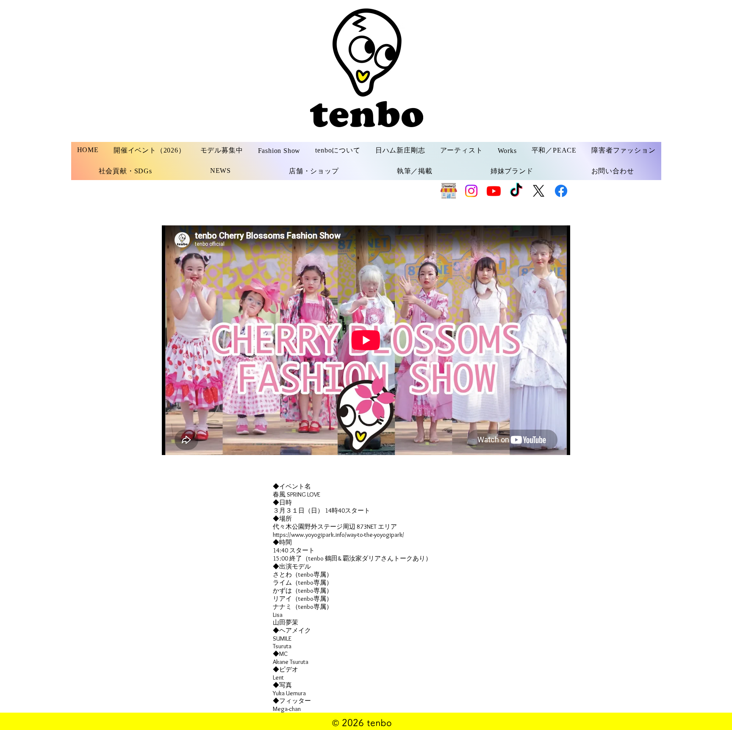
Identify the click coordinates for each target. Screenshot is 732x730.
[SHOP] (449, 191)
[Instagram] (471, 191)
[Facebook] (561, 191)
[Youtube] (493, 191)
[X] (538, 191)
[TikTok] (516, 191)
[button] (221, 150)
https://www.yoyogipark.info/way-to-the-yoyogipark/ (338, 534)
